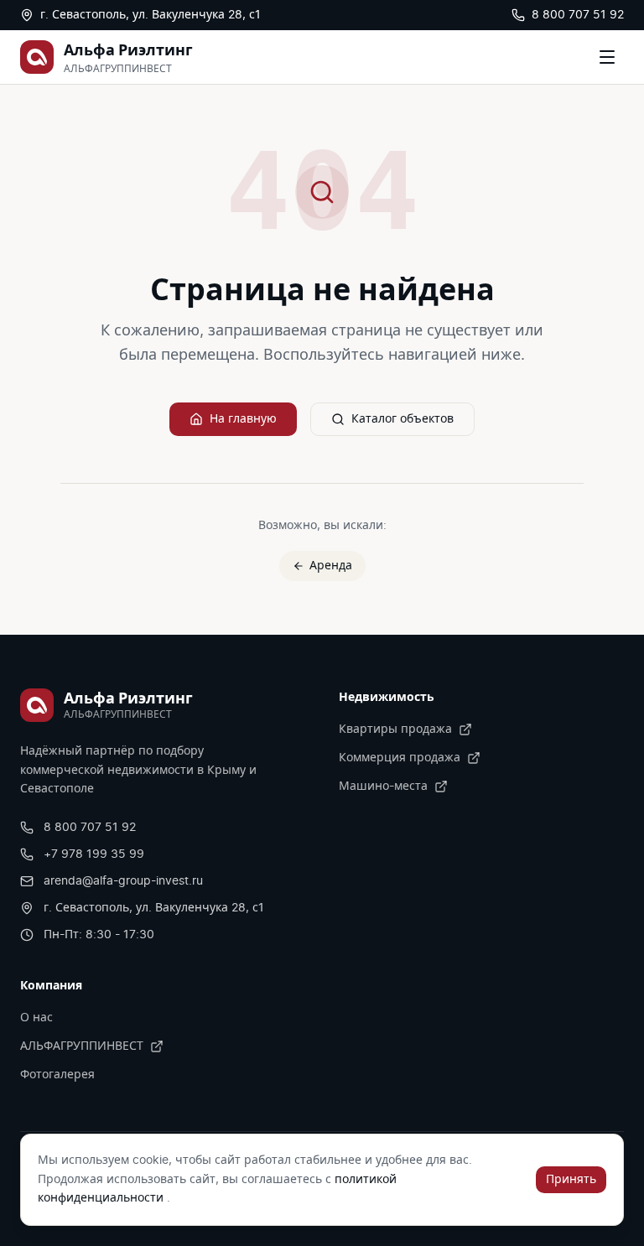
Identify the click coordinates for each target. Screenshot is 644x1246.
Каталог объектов (402, 419)
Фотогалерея (57, 1075)
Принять (571, 1180)
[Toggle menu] (607, 57)
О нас (36, 1018)
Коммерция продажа (399, 758)
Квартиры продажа (395, 729)
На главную (243, 419)
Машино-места (383, 786)
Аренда (330, 566)
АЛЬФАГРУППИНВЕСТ (81, 1046)
